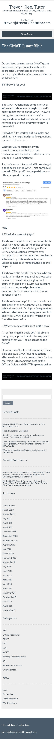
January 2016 (9, 610)
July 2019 (7, 566)
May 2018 (7, 584)
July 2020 (7, 549)
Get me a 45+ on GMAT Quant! (8, 376)
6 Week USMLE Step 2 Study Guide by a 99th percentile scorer (24, 425)
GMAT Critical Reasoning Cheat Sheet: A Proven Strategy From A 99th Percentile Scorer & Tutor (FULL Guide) (25, 443)
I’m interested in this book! (8, 96)
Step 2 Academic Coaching (15, 430)
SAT (5, 661)
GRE (5, 643)
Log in (5, 690)
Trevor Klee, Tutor (27, 6)
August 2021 (9, 514)
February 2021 (9, 531)
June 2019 (7, 571)
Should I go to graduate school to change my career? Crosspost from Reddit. (23, 436)
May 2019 (7, 575)
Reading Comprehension (14, 656)
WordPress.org (10, 703)
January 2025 (9, 505)
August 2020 (9, 544)
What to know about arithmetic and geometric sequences (24, 451)
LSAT (5, 648)
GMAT (6, 639)
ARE (5, 630)
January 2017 (9, 592)
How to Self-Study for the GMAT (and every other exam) (25, 484)
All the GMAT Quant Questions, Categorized (24, 475)
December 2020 (10, 536)
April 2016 (7, 606)
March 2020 (8, 553)
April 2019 (7, 579)
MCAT (6, 652)
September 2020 (10, 540)
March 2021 (8, 527)
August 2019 (9, 562)
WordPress (31, 732)
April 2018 (7, 588)
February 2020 (9, 558)
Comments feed (10, 698)
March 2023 (8, 509)
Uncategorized (9, 669)
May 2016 (7, 601)
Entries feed (8, 694)
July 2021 (7, 518)
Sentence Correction (12, 665)
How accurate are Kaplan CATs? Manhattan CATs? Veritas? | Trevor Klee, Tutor (26, 473)
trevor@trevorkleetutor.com (27, 22)
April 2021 (7, 523)
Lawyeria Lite (8, 732)
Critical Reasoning (11, 634)
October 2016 (9, 597)
